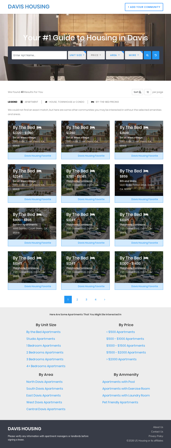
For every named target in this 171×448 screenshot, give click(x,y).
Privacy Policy (156, 436)
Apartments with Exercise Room (126, 388)
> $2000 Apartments (121, 359)
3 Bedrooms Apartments (44, 359)
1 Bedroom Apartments (43, 345)
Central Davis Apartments (45, 409)
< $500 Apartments (120, 332)
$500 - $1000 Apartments (125, 339)
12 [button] (148, 92)
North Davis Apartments (44, 382)
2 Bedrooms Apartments (44, 352)
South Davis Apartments (44, 388)
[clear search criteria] (155, 55)
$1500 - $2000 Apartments (126, 352)
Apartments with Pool (118, 382)
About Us (158, 427)
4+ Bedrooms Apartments (45, 366)
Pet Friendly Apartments (120, 402)
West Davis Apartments (44, 402)
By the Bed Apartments (43, 332)
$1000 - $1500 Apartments (125, 345)
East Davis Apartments (43, 395)
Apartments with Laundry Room (126, 395)
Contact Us (157, 431)
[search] (147, 55)
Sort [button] (136, 92)
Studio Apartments (40, 339)
